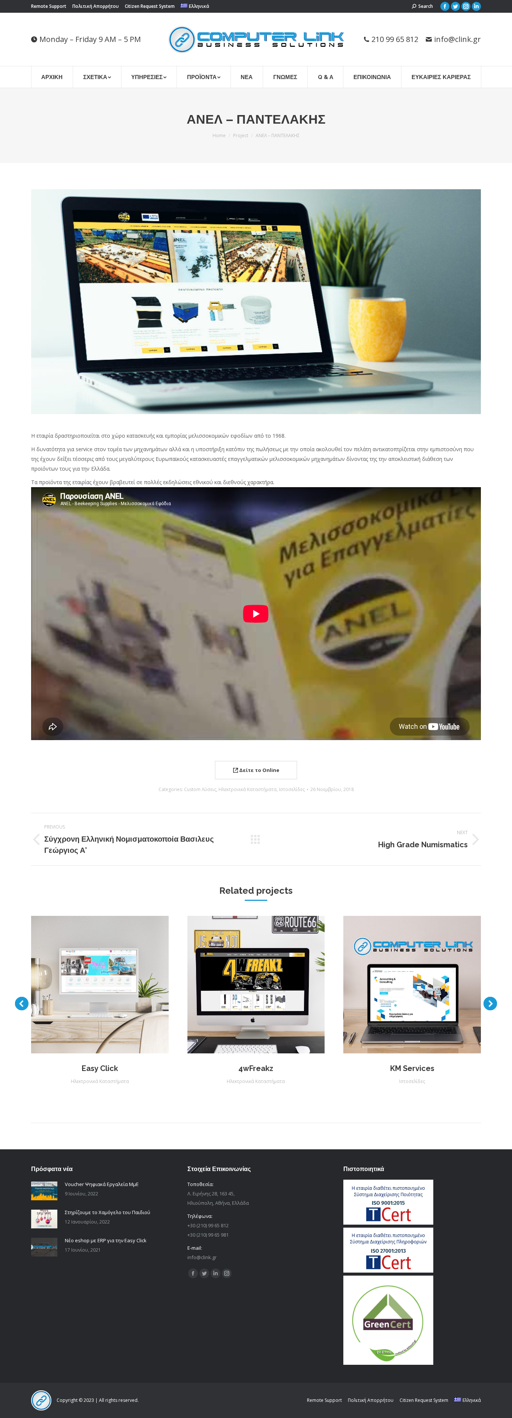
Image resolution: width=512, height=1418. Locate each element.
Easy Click (100, 1068)
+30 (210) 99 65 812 (208, 1225)
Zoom (89, 984)
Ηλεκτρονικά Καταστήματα (248, 789)
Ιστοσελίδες (292, 789)
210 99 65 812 (394, 39)
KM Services (412, 1068)
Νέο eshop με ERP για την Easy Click (106, 1240)
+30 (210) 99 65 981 (208, 1234)
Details (110, 984)
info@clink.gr (457, 39)
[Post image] (44, 1191)
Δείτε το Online (258, 770)
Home (219, 135)
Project (240, 135)
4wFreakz (255, 1068)
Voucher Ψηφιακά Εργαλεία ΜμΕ (102, 1184)
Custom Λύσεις (200, 789)
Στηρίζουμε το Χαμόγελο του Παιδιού (107, 1212)
